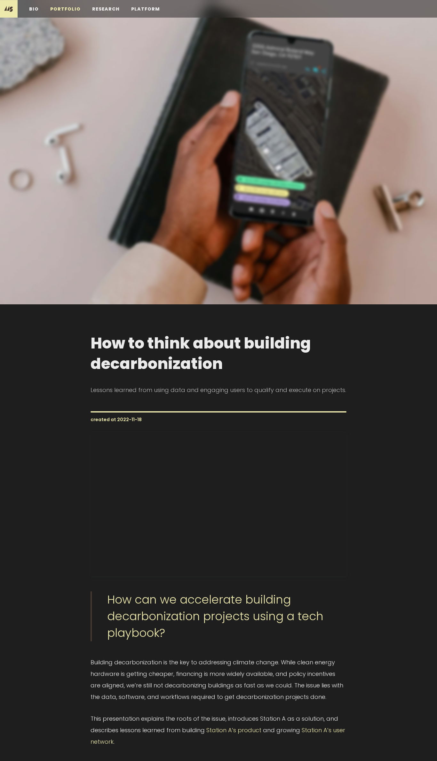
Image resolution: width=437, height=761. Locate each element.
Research (106, 9)
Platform (145, 9)
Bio (34, 9)
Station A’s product (233, 730)
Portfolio (65, 9)
